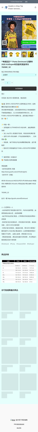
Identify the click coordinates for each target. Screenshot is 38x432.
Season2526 (21, 244)
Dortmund (5, 244)
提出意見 (19, 428)
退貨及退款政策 (20, 424)
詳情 (26, 1)
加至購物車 (19, 88)
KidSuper (31, 244)
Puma (13, 244)
